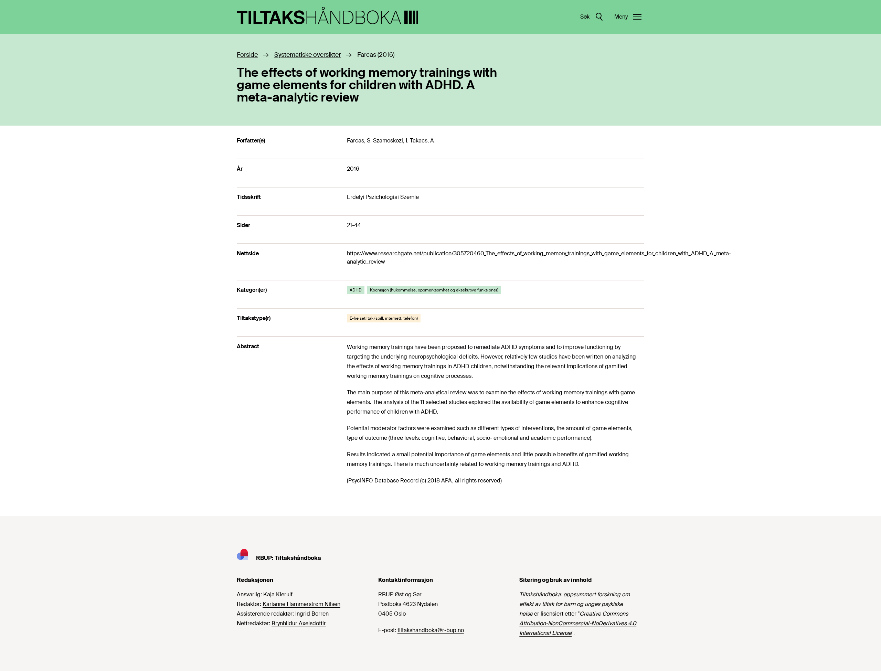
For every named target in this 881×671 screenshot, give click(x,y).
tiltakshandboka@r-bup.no (430, 630)
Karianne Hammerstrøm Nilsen (301, 604)
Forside (247, 55)
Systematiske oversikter (307, 55)
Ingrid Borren (312, 613)
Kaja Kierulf (278, 594)
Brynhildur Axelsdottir (299, 623)
